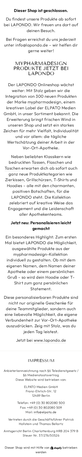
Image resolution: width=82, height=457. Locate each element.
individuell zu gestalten (29, 260)
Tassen (38, 162)
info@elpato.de (45, 412)
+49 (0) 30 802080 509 (44, 407)
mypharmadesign (44, 102)
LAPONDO (21, 24)
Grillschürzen (38, 179)
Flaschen (55, 162)
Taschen (12, 168)
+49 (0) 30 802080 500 (47, 403)
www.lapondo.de (50, 340)
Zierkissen (14, 179)
